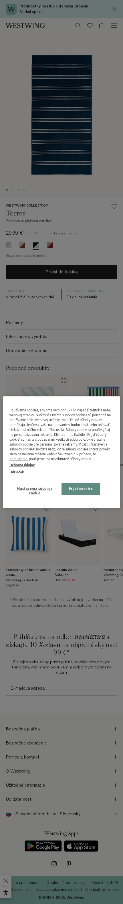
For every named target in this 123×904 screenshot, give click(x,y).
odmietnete (18, 459)
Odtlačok (16, 472)
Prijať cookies (81, 489)
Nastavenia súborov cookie (34, 490)
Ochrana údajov (22, 465)
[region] (61, 452)
